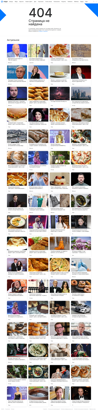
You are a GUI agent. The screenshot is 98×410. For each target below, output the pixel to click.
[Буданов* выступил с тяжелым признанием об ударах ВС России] (17, 97)
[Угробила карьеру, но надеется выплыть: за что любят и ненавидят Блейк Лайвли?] (60, 247)
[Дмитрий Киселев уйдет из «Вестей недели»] (17, 54)
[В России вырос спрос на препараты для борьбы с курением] (38, 182)
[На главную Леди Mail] (5, 1)
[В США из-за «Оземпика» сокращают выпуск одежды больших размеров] (38, 204)
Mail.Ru (2, 409)
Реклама (12, 409)
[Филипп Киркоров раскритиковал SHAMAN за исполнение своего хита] (60, 140)
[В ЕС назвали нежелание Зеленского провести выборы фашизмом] (81, 182)
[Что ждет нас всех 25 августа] (60, 97)
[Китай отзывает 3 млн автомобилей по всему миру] (17, 140)
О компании (7, 409)
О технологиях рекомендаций (54, 409)
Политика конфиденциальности (67, 409)
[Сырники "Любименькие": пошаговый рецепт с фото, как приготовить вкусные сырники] (60, 54)
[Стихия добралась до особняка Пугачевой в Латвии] (38, 161)
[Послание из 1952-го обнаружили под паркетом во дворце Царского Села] (81, 54)
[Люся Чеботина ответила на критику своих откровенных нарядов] (17, 396)
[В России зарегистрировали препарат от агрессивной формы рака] (81, 268)
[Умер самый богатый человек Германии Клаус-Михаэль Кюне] (81, 332)
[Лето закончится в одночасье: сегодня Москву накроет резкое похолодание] (81, 97)
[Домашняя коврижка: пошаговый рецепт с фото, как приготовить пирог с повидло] (17, 247)
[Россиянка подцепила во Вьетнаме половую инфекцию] (38, 54)
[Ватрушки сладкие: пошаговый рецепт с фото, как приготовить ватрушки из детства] (81, 375)
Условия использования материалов (81, 409)
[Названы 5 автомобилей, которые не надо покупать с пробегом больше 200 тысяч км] (81, 311)
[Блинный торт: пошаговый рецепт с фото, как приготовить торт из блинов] (38, 311)
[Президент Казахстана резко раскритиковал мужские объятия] (17, 75)
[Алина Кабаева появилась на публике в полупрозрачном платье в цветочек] (38, 75)
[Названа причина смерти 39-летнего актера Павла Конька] (17, 204)
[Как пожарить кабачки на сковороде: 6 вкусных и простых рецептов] (17, 225)
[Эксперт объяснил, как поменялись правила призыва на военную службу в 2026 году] (17, 354)
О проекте (45, 409)
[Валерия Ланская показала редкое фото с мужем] (60, 225)
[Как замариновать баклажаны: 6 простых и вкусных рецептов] (81, 204)
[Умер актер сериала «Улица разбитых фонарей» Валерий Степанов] (60, 396)
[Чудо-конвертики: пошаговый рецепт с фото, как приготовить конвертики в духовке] (38, 97)
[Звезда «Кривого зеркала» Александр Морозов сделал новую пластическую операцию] (17, 289)
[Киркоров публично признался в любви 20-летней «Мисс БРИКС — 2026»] (38, 225)
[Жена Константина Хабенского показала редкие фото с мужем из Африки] (60, 332)
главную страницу (43, 31)
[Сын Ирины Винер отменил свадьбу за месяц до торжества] (38, 118)
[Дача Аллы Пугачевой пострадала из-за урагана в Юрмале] (17, 311)
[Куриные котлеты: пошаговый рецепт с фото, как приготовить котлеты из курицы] (38, 247)
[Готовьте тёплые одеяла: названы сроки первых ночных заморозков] (17, 375)
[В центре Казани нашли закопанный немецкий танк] (60, 204)
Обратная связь (92, 409)
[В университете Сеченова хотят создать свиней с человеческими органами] (38, 140)
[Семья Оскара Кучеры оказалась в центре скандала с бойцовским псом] (81, 396)
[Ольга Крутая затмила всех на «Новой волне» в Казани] (60, 289)
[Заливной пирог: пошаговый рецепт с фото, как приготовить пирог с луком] (17, 118)
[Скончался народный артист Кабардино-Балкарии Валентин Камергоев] (60, 375)
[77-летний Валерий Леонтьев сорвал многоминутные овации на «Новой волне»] (81, 354)
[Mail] (2, 1)
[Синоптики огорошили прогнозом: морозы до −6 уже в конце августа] (38, 289)
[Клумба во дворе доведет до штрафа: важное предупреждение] (60, 161)
